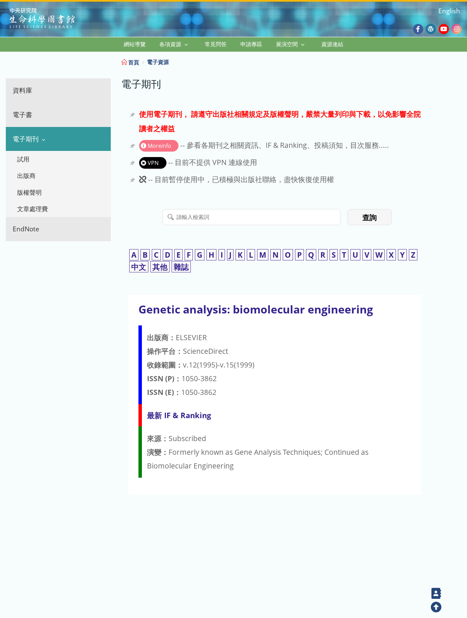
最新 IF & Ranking (179, 415)
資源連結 (332, 44)
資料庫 (22, 90)
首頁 (133, 62)
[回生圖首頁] (51, 19)
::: (461, 61)
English (449, 10)
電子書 (22, 114)
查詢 (369, 217)
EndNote (26, 228)
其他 (160, 266)
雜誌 (181, 266)
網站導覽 (135, 44)
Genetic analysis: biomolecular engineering (255, 309)
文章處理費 (32, 209)
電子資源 (158, 62)
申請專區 (251, 44)
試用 (23, 159)
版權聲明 (29, 192)
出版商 (26, 175)
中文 (138, 266)
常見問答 (216, 44)
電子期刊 (26, 138)
